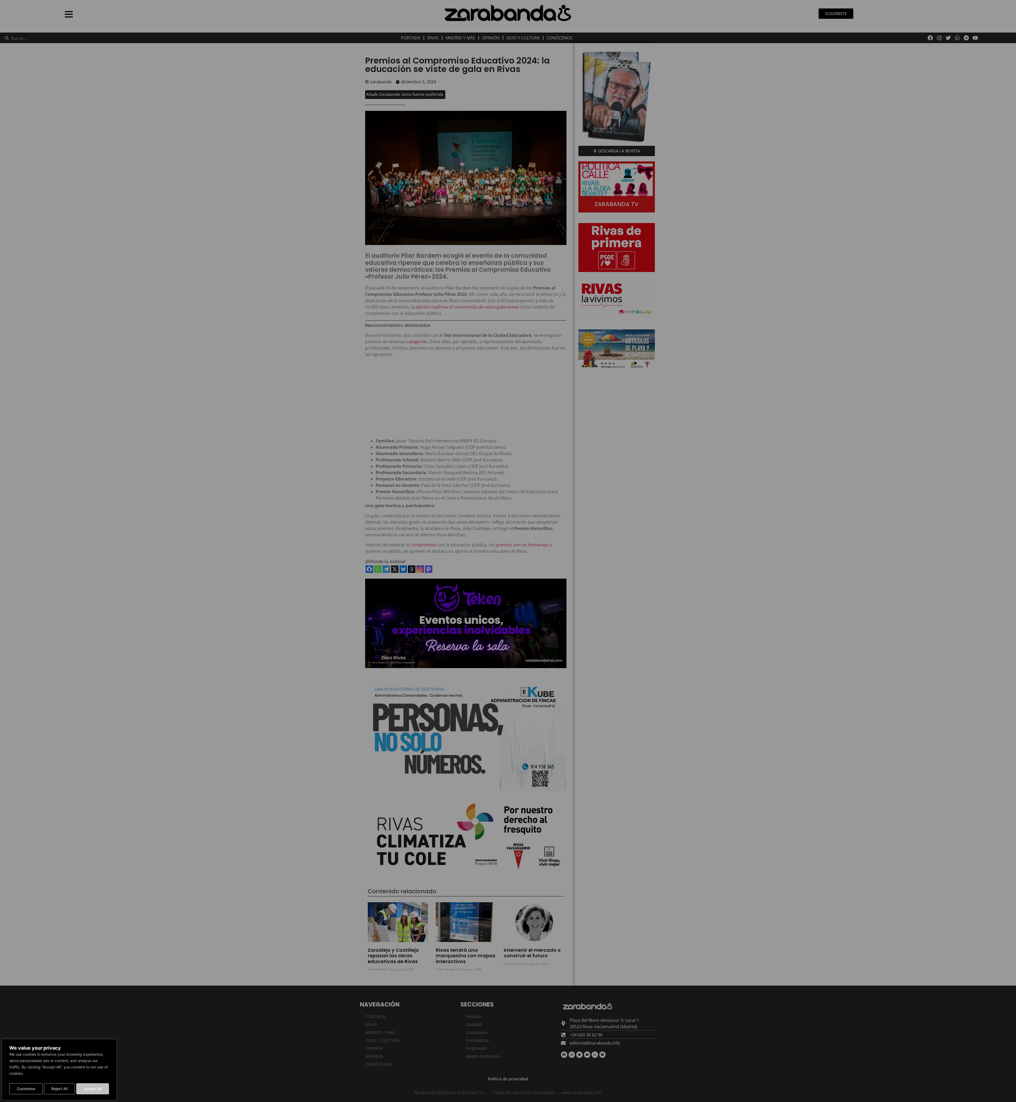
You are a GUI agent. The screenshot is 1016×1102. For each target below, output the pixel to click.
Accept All (93, 1088)
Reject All (59, 1088)
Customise (26, 1088)
